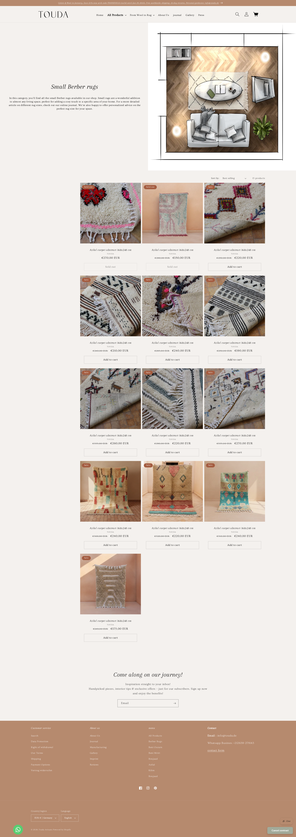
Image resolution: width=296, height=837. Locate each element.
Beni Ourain (155, 747)
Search (34, 735)
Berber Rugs (155, 741)
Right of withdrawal (42, 747)
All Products (155, 735)
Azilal (152, 764)
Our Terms (37, 753)
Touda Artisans (45, 830)
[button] (116, 15)
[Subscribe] (174, 703)
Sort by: (215, 178)
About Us (95, 735)
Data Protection (39, 741)
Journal (94, 741)
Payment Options (40, 764)
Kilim (151, 770)
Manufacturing (98, 747)
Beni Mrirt (154, 753)
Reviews (94, 764)
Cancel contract (280, 830)
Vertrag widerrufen (41, 770)
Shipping (36, 759)
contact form (216, 750)
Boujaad (153, 759)
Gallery (94, 753)
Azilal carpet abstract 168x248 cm (111, 249)
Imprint (94, 759)
